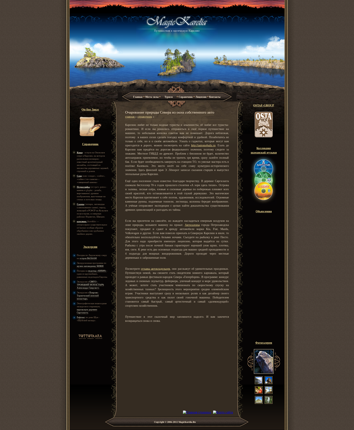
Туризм (168, 97)
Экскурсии (90, 247)
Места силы (152, 97)
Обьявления (264, 211)
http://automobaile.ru (203, 145)
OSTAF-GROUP (263, 105)
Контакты (214, 97)
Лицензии (200, 97)
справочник (144, 116)
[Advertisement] (263, 278)
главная (130, 116)
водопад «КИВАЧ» (97, 270)
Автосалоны (192, 225)
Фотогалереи (263, 342)
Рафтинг (81, 317)
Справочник (186, 97)
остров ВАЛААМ (88, 258)
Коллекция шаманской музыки (264, 150)
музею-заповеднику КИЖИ (90, 265)
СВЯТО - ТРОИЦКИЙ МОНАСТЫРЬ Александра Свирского (90, 284)
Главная (138, 97)
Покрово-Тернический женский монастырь (88, 295)
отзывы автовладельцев (155, 269)
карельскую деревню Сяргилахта (87, 311)
